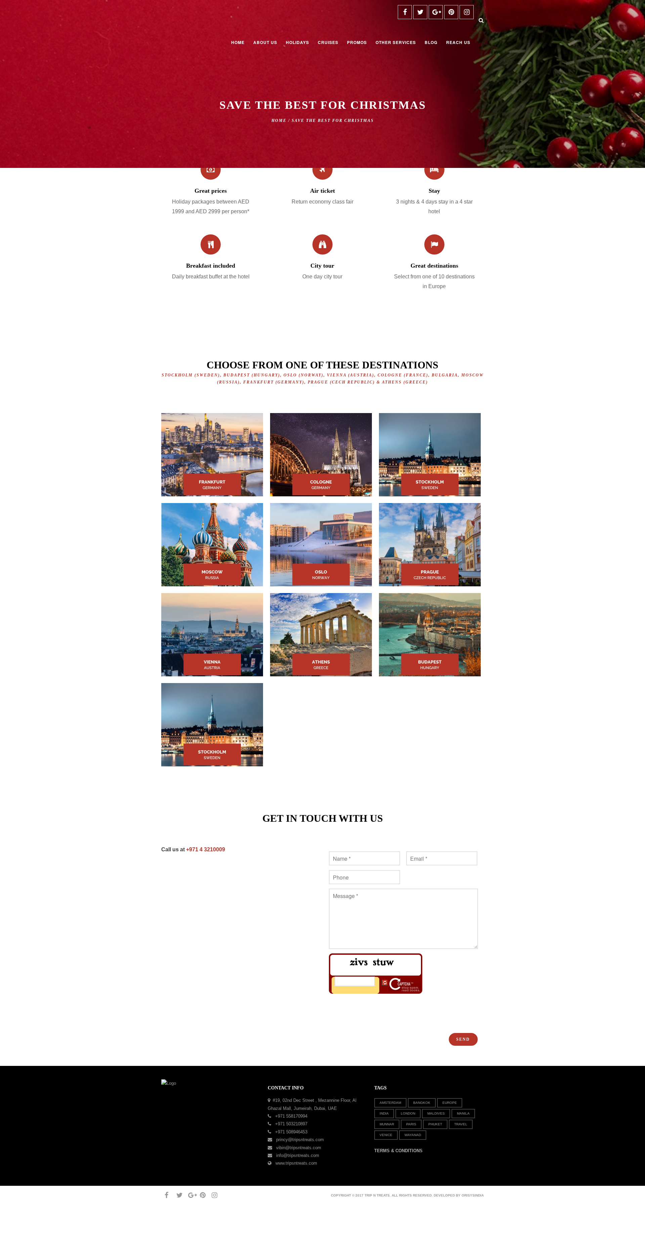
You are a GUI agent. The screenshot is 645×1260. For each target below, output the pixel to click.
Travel (460, 1124)
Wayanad (412, 1135)
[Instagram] (466, 12)
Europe (449, 1103)
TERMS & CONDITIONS (398, 1150)
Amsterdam (390, 1103)
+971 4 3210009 (205, 849)
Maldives (436, 1113)
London (408, 1113)
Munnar (387, 1124)
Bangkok (421, 1103)
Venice (386, 1135)
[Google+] (435, 12)
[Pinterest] (451, 12)
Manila (463, 1113)
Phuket (435, 1124)
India (384, 1113)
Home (279, 120)
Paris (411, 1124)
